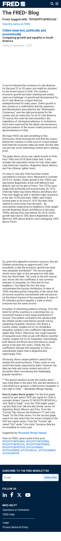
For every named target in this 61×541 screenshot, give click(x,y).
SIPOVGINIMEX (47, 450)
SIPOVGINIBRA (10, 450)
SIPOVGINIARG (34, 447)
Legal (6, 522)
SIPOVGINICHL (28, 450)
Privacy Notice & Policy (15, 527)
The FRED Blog (20, 13)
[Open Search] (52, 4)
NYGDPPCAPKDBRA (37, 441)
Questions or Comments (16, 509)
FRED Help (9, 514)
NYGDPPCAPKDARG (13, 441)
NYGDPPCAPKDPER (13, 447)
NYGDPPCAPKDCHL (13, 444)
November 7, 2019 (22, 45)
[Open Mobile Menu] (56, 4)
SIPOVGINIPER (10, 453)
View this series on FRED (16, 24)
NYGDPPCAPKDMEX (37, 444)
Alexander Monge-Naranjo (32, 432)
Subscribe (50, 477)
